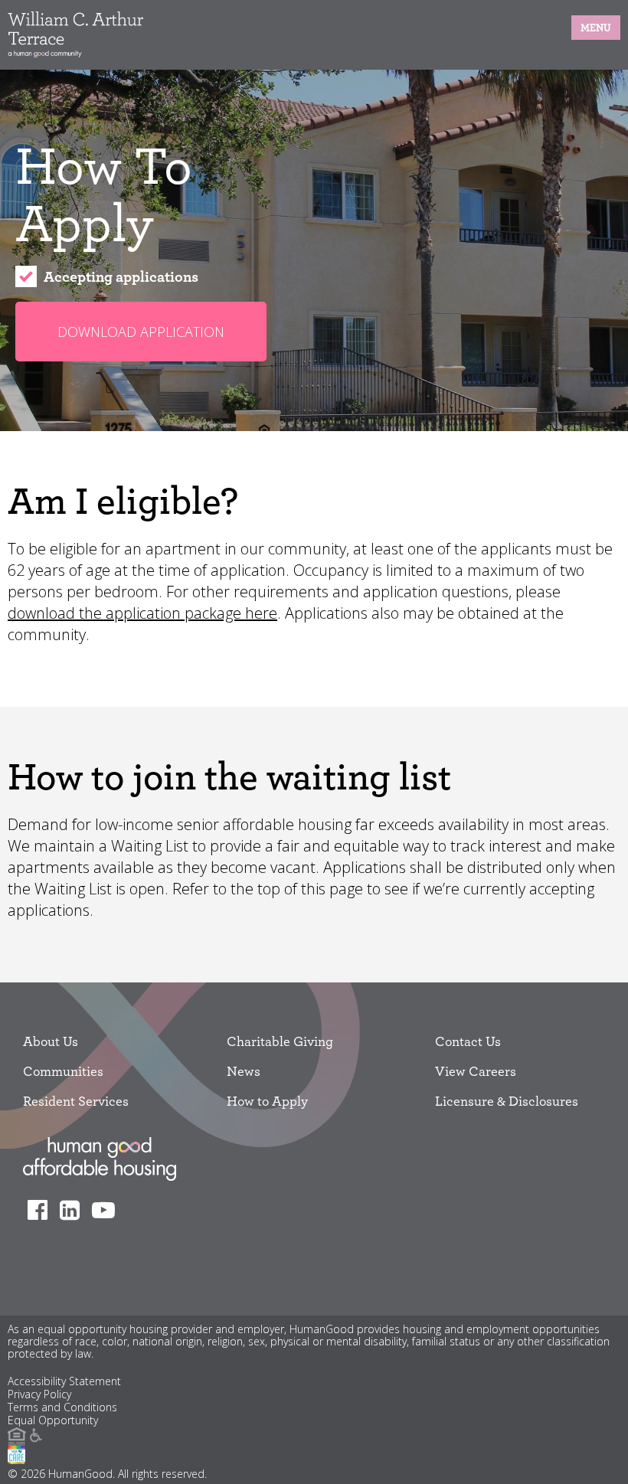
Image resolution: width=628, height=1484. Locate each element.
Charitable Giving (280, 1041)
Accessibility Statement (64, 1381)
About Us (50, 1041)
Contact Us (468, 1041)
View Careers (475, 1071)
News (243, 1071)
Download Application (140, 331)
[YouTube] (107, 1209)
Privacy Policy (39, 1394)
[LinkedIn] (74, 1209)
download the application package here (142, 613)
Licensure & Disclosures (506, 1101)
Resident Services (76, 1101)
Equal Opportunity (53, 1420)
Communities (63, 1071)
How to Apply (267, 1101)
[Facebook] (42, 1209)
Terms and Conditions (62, 1407)
